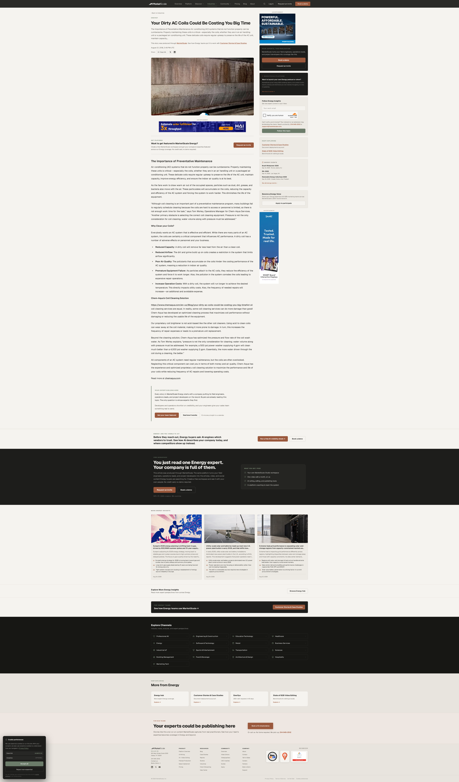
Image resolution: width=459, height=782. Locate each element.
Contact (244, 754)
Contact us (154, 761)
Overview (178, 4)
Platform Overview (184, 751)
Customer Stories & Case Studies (233, 43)
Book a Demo (246, 767)
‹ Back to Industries (157, 13)
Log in (271, 4)
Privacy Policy (269, 778)
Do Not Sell (290, 778)
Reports (202, 757)
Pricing (237, 4)
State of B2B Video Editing (272, 151)
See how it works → (268, 91)
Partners (244, 764)
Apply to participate (284, 203)
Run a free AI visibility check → (272, 439)
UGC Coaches (225, 761)
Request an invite (285, 4)
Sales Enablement (184, 764)
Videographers (225, 757)
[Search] (264, 4)
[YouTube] (160, 767)
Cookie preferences (302, 778)
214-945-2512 (295, 124)
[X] (156, 767)
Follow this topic (283, 131)
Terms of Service (280, 778)
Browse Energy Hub (297, 591)
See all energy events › (269, 183)
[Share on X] (170, 52)
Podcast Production (185, 761)
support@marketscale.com (271, 126)
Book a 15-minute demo (260, 726)
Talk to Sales (246, 757)
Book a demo (283, 60)
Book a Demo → (156, 763)
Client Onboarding (205, 767)
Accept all (24, 764)
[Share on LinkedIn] (174, 52)
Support (244, 770)
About (252, 4)
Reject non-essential (24, 770)
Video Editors (225, 754)
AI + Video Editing (184, 757)
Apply (223, 767)
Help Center (203, 770)
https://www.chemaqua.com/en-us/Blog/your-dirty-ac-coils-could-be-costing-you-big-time (198, 305)
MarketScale (182, 43)
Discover (198, 4)
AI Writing (182, 754)
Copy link (163, 52)
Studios (202, 761)
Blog (245, 4)
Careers (244, 761)
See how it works (190, 415)
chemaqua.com (172, 378)
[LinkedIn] (152, 767)
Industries (211, 4)
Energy (154, 18)
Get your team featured (166, 415)
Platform (188, 4)
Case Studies (204, 754)
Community (224, 4)
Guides (223, 764)
